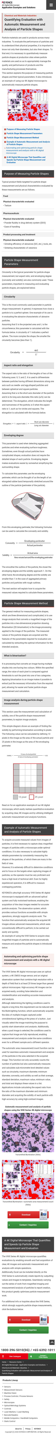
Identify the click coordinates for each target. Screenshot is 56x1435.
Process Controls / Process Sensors (18, 1396)
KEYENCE (37, 1429)
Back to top (52, 1342)
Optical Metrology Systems (15, 1406)
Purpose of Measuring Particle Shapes (23, 129)
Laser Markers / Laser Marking (16, 1412)
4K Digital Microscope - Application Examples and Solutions (24, 1365)
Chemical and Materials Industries (14, 1368)
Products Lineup (10, 1380)
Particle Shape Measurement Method (23, 137)
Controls (7, 1409)
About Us (18, 1429)
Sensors (7, 1387)
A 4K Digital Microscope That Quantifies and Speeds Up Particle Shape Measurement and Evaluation (26, 160)
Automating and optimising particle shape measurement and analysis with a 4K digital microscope (25, 150)
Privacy (27, 1429)
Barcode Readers (11, 1415)
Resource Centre (15, 1362)
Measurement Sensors (13, 1390)
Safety (6, 1399)
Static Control (9, 1421)
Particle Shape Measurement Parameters (24, 133)
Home (4, 1362)
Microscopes (9, 1402)
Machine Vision (10, 1393)
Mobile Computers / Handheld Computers (21, 1418)
